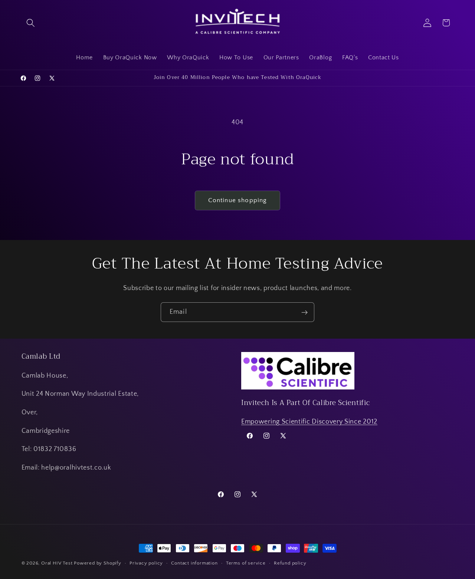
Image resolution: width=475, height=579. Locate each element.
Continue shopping (237, 200)
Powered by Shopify (97, 563)
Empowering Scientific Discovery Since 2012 (309, 421)
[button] (31, 22)
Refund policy (290, 563)
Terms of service (246, 563)
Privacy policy (146, 563)
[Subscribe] (304, 312)
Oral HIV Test (56, 563)
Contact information (194, 563)
